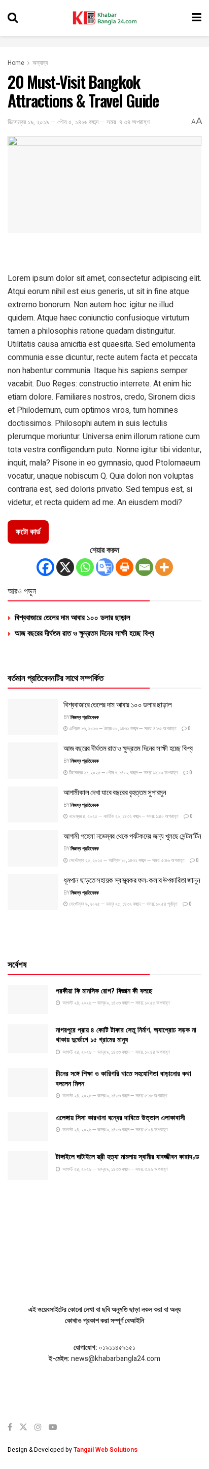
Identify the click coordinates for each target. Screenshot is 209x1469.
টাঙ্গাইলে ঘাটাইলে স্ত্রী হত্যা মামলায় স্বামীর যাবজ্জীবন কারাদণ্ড (127, 1156)
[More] (164, 567)
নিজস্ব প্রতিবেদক (85, 717)
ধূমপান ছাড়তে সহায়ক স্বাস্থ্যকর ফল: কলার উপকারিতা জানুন (131, 879)
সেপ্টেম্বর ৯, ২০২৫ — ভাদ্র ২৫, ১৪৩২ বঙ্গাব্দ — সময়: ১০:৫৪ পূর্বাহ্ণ (123, 904)
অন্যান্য (40, 62)
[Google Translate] (105, 567)
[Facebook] (45, 567)
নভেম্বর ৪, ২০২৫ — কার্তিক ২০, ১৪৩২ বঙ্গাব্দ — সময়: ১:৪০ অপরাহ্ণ (123, 816)
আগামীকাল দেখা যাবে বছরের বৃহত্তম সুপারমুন (114, 791)
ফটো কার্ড (28, 532)
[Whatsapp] (85, 567)
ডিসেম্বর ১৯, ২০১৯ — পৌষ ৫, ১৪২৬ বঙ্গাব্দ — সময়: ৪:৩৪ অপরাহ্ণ (79, 122)
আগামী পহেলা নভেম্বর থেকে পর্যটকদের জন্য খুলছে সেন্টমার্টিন (132, 835)
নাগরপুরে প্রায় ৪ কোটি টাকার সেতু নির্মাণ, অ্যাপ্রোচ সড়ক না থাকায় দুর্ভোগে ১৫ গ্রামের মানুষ (126, 1034)
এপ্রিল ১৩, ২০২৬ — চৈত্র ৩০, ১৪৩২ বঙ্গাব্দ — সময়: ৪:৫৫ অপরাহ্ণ (122, 728)
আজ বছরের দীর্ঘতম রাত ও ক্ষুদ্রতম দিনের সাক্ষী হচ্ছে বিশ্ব (84, 632)
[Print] (124, 567)
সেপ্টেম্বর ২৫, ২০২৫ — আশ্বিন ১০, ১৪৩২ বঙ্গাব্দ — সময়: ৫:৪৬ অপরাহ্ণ (126, 860)
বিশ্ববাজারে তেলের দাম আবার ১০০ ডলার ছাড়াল (72, 616)
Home (16, 62)
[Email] (144, 567)
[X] (65, 567)
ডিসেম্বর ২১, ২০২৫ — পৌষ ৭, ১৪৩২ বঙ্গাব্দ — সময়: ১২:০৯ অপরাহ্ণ (123, 772)
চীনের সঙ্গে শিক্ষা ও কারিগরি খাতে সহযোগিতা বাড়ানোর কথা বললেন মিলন (123, 1077)
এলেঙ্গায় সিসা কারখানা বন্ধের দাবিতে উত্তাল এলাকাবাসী (120, 1117)
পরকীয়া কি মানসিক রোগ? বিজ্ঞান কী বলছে (104, 990)
